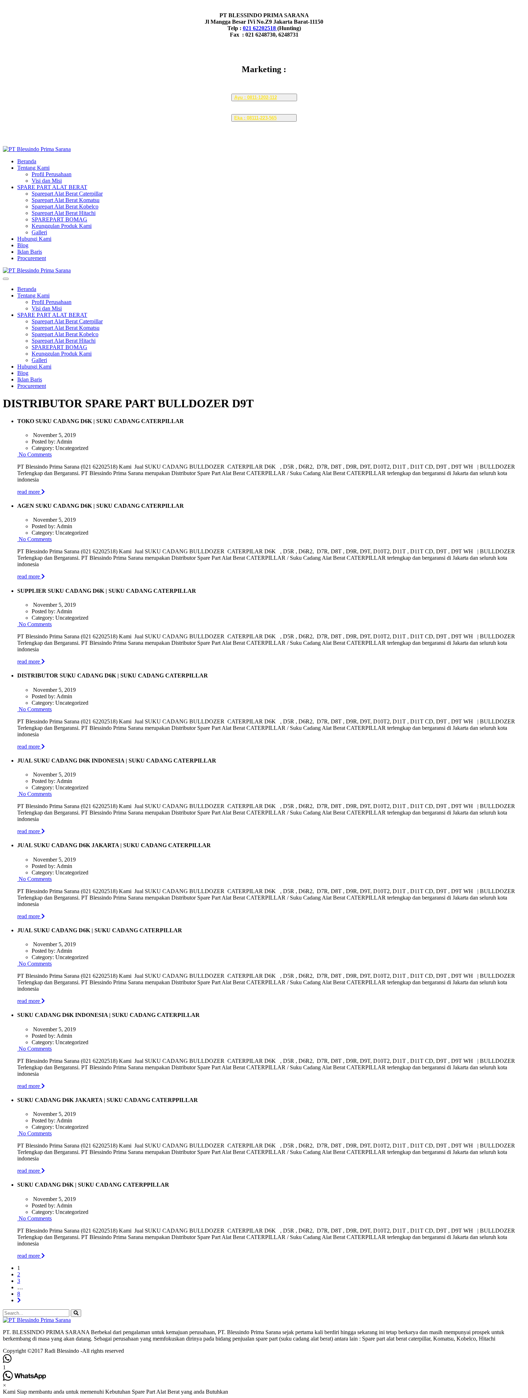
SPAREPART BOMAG (59, 219)
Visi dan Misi (47, 181)
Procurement (31, 258)
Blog (22, 245)
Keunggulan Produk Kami (62, 226)
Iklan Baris (29, 252)
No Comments (34, 454)
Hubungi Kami (34, 239)
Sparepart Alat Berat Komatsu (65, 200)
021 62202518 (260, 28)
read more (29, 492)
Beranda (26, 161)
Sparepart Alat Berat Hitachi (64, 213)
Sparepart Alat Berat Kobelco (65, 206)
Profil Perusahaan (51, 174)
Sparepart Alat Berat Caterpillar (67, 194)
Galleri (39, 232)
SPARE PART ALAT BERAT (52, 187)
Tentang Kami (33, 168)
